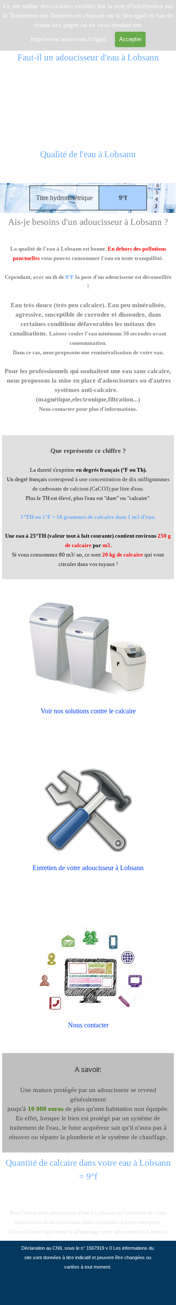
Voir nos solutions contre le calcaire (88, 711)
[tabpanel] (88, 159)
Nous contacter (88, 1025)
